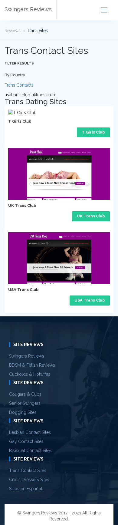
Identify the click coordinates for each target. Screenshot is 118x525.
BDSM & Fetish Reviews (32, 365)
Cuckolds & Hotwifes (29, 374)
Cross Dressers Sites (29, 479)
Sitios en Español (25, 488)
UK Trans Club (91, 216)
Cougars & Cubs (25, 394)
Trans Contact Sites (27, 470)
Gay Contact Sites (26, 441)
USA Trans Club (89, 300)
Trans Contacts (19, 85)
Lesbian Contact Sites (30, 432)
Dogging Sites (23, 412)
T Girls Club (93, 132)
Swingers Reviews (28, 9)
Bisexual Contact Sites (30, 450)
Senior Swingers (25, 403)
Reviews (13, 30)
